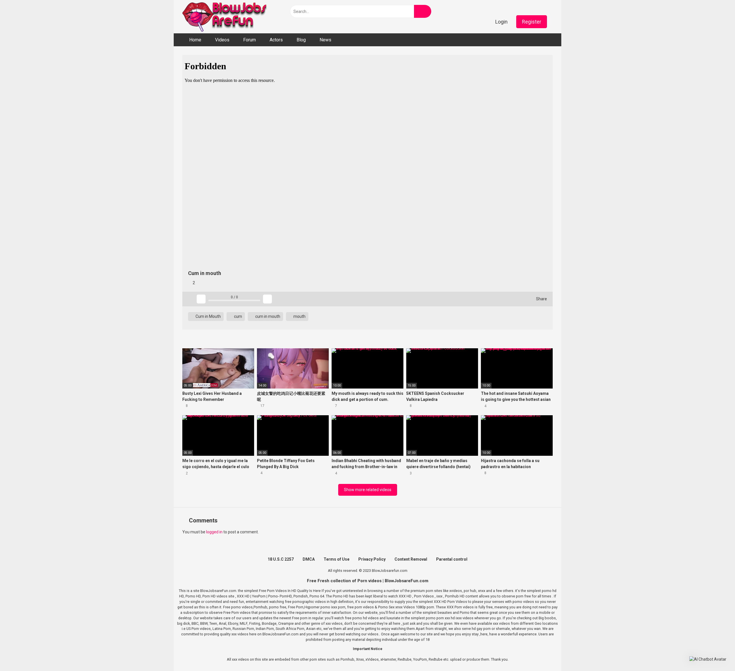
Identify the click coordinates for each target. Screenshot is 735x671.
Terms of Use (336, 559)
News (325, 40)
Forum (249, 40)
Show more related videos (367, 489)
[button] (707, 659)
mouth (299, 316)
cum (237, 316)
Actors (276, 40)
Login (501, 22)
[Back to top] (716, 654)
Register (531, 22)
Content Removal (410, 559)
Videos (222, 40)
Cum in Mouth (208, 316)
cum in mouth (267, 316)
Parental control (451, 559)
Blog (301, 40)
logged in (214, 532)
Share (541, 299)
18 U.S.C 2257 (281, 559)
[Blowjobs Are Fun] (225, 16)
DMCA (309, 559)
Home (195, 40)
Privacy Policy (372, 559)
